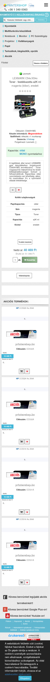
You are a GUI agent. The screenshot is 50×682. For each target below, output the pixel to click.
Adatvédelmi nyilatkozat (22, 627)
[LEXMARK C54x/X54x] (25, 106)
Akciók (27, 621)
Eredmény (41, 20)
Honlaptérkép (38, 621)
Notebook (10, 36)
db (19, 260)
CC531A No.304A (26, 449)
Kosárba (30, 259)
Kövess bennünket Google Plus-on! (27, 609)
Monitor (23, 36)
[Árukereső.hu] (16, 636)
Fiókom (8, 621)
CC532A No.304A (26, 308)
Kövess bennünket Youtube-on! (27, 615)
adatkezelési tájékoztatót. (18, 674)
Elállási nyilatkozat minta (29, 630)
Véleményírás (24, 275)
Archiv (25, 623)
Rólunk (7, 627)
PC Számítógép (39, 36)
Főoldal (4, 62)
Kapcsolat (18, 621)
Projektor (9, 41)
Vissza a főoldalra (41, 63)
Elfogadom (25, 678)
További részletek (25, 242)
